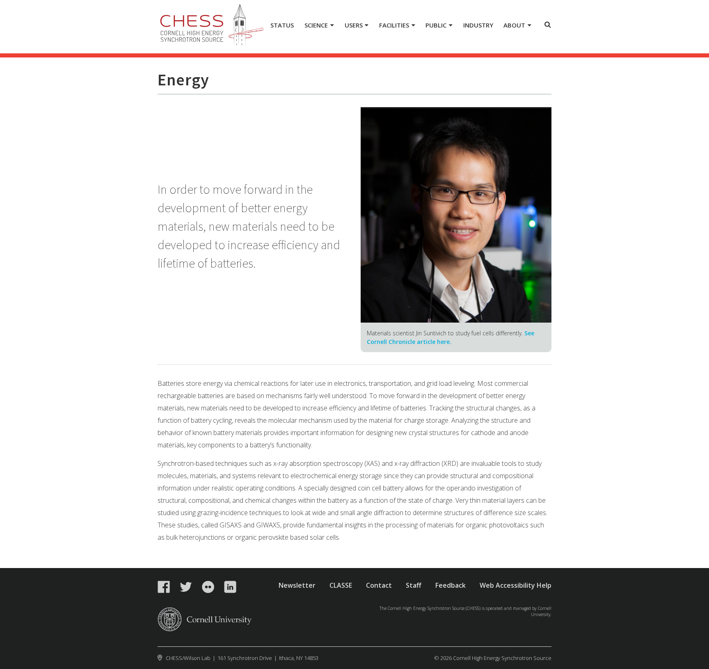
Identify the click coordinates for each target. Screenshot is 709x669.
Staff (413, 585)
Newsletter (297, 585)
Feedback (450, 585)
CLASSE (340, 585)
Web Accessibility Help (515, 585)
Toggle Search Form (548, 24)
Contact (379, 585)
